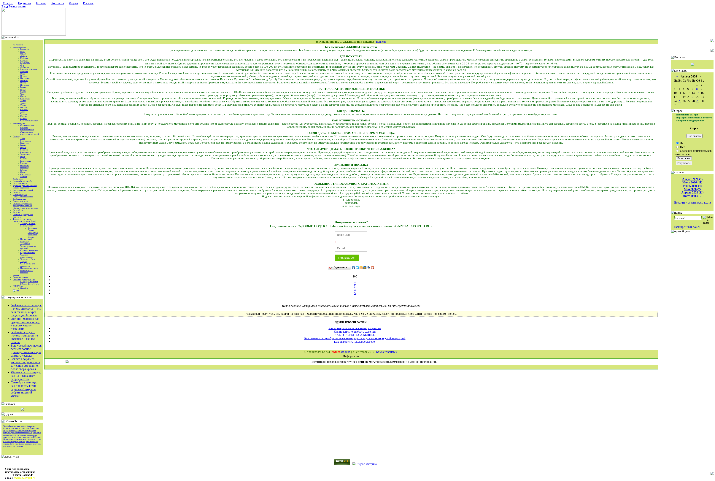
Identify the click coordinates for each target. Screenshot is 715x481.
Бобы (22, 51)
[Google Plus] (373, 267)
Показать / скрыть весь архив (692, 202)
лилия (23, 435)
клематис (37, 432)
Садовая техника (27, 252)
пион (38, 437)
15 (697, 92)
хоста (27, 444)
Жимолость (25, 152)
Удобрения (18, 179)
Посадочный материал (26, 240)
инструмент (23, 430)
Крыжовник (25, 161)
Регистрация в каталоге (26, 271)
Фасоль (23, 107)
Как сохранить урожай (23, 190)
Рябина (23, 170)
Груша (23, 147)
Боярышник (25, 141)
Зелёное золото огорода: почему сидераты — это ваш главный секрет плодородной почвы (26, 310)
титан (28, 441)
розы (33, 439)
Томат (23, 100)
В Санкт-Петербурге (29, 284)
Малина (23, 163)
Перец (23, 83)
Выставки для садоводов (24, 279)
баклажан (31, 426)
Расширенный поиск (687, 226)
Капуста (24, 60)
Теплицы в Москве (32, 236)
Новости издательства (22, 203)
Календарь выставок (29, 281)
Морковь (24, 71)
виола (17, 428)
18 (679, 97)
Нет (682, 147)
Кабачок (24, 58)
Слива (23, 172)
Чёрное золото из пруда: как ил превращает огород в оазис (26, 376)
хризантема (35, 444)
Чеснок (23, 114)
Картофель (25, 62)
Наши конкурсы (20, 194)
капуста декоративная (13, 432)
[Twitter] (357, 267)
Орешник (24, 167)
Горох (23, 54)
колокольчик (8, 435)
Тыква (23, 103)
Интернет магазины (29, 268)
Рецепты (16, 212)
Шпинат (24, 116)
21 (693, 97)
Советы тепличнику (29, 121)
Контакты (57, 3)
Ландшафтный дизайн (22, 181)
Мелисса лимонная (28, 69)
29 (697, 101)
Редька (23, 92)
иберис (14, 430)
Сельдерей (25, 98)
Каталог (41, 3)
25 (679, 101)
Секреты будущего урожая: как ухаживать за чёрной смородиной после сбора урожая (25, 364)
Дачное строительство (23, 197)
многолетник (9, 437)
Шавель (23, 118)
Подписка (24, 3)
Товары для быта (27, 259)
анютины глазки (19, 426)
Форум (73, 3)
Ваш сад (16, 136)
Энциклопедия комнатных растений (29, 133)
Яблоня (23, 176)
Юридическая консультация (25, 208)
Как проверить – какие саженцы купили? (354, 328)
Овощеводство (19, 47)
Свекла (23, 96)
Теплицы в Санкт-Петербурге (33, 230)
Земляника (25, 154)
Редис (23, 89)
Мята (22, 74)
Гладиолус (34, 428)
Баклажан (24, 49)
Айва (22, 138)
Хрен (22, 112)
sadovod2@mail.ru (24, 478)
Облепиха (24, 165)
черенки (19, 446)
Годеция (7, 430)
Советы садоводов (21, 188)
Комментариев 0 (387, 351)
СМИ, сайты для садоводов (27, 265)
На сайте (24, 288)
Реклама (88, 3)
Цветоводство (19, 123)
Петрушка (24, 85)
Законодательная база (22, 205)
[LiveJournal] (369, 267)
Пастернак (25, 78)
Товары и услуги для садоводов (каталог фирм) (24, 220)
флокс (21, 444)
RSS (17, 291)
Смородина (25, 174)
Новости (16, 192)
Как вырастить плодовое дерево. (355, 341)
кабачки (32, 430)
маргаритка (32, 435)
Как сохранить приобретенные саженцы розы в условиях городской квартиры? (354, 338)
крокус (18, 435)
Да (681, 143)
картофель (27, 432)
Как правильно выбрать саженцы (355, 331)
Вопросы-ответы (20, 201)
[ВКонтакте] (353, 267)
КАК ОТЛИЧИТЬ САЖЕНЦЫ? (355, 334)
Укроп (23, 105)
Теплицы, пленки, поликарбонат (28, 224)
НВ (34, 437)
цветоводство (9, 446)
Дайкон (23, 56)
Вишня (23, 145)
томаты (34, 441)
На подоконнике (20, 183)
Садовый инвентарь (29, 250)
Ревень (23, 87)
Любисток (24, 67)
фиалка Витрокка (10, 444)
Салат (22, 94)
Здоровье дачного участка (25, 185)
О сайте (8, 3)
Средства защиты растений (28, 247)
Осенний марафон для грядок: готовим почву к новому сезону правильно (25, 323)
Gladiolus (7, 426)
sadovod (345, 351)
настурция (28, 437)
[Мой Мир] (365, 267)
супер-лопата (19, 441)
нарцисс (19, 437)
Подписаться (346, 257)
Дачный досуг (19, 210)
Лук (22, 65)
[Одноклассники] (361, 267)
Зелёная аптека (19, 199)
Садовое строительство (26, 256)
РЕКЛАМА (18, 286)
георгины (25, 428)
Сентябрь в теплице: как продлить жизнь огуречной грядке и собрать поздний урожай (24, 389)
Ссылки (16, 275)
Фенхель (24, 109)
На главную (18, 45)
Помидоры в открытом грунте (17, 439)
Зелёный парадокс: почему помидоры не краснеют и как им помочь (24, 337)
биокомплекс (9, 428)
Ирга (22, 156)
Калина (23, 159)
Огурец (23, 76)
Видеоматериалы (20, 277)
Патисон (24, 80)
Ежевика (24, 150)
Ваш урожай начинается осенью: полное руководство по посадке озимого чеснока (26, 350)
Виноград (24, 143)
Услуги (23, 261)
